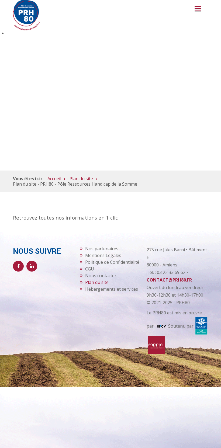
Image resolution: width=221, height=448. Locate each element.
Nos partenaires (101, 249)
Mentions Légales (103, 255)
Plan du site (81, 179)
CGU (89, 269)
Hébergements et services (111, 289)
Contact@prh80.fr (169, 280)
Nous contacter (100, 276)
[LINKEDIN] (31, 266)
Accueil (54, 179)
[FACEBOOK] (18, 266)
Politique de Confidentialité (112, 262)
